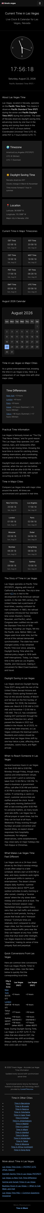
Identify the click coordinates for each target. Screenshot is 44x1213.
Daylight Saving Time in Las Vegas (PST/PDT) (21, 1174)
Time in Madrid (22, 1123)
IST (12, 593)
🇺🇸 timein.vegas (9, 3)
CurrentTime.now (26, 1089)
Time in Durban (22, 1118)
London (9, 399)
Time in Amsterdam (22, 1138)
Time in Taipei (22, 1141)
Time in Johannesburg (22, 1121)
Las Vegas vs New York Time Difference (19, 1178)
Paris (8, 403)
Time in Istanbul (22, 1132)
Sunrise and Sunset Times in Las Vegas (18, 1182)
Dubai (8, 407)
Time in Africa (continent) (22, 1147)
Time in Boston (22, 1135)
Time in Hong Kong (22, 1150)
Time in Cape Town (22, 1115)
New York (10, 395)
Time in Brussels (22, 1106)
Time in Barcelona (22, 1103)
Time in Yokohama (22, 1112)
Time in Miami (22, 1129)
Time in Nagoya (22, 1109)
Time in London (22, 1126)
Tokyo (8, 414)
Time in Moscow (22, 1144)
